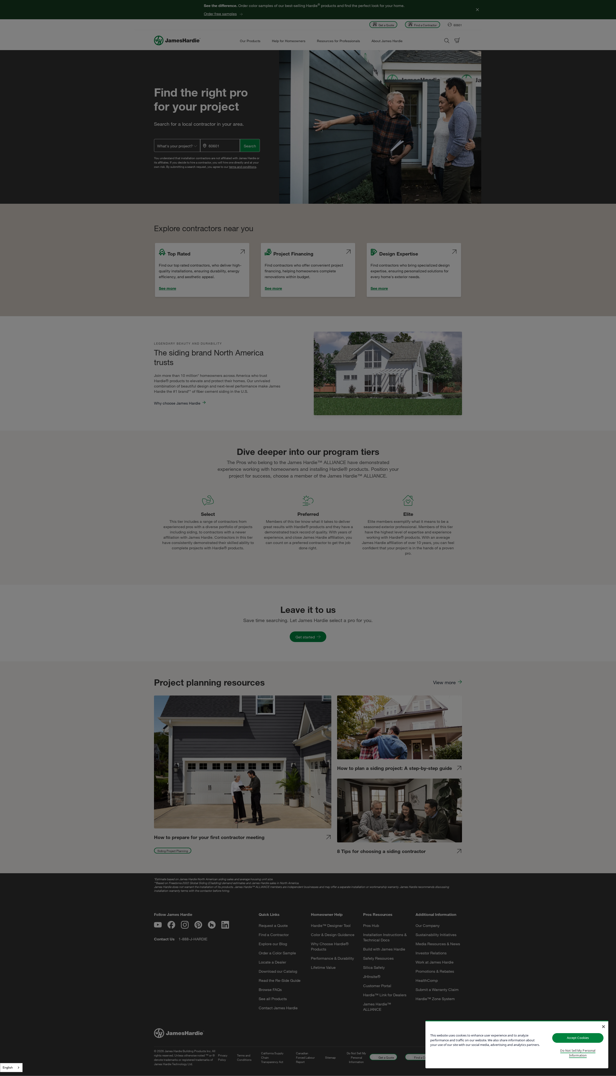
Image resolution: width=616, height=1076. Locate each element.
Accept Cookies (578, 1038)
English (8, 1067)
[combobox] (11, 1067)
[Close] (603, 1026)
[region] (516, 1044)
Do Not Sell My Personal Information (577, 1052)
